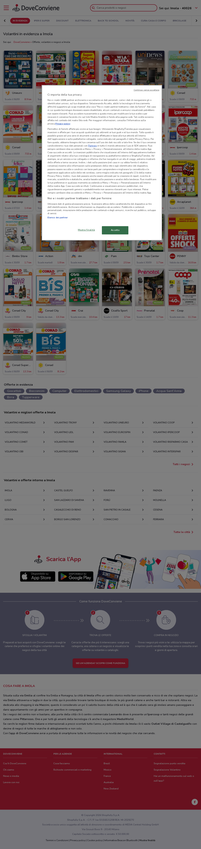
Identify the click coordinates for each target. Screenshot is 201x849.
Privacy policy (62, 123)
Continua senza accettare (146, 89)
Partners (92, 145)
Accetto (115, 230)
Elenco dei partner (58, 217)
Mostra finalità (86, 229)
